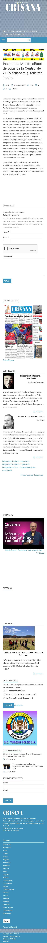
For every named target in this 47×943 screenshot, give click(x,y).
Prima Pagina (8, 908)
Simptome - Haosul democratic (30, 416)
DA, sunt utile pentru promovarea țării (21, 694)
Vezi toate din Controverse (33, 475)
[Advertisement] (20, 495)
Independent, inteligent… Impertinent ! (16, 461)
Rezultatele (18, 705)
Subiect (6, 238)
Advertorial (7, 914)
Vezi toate (40, 553)
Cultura (5, 853)
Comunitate (8, 624)
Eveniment (7, 848)
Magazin (6, 875)
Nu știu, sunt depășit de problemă (19, 698)
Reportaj (6, 902)
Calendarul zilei (8, 890)
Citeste (39, 412)
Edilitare (6, 899)
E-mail (5, 790)
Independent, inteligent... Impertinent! (16, 464)
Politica (5, 857)
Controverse (9, 371)
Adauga (8, 801)
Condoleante (7, 911)
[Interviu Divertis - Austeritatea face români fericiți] (23, 533)
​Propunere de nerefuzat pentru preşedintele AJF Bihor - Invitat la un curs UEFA (27, 766)
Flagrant (6, 860)
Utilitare (5, 893)
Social (5, 851)
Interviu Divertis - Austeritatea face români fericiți (23, 550)
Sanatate (6, 865)
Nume (6, 232)
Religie (5, 887)
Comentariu (6, 257)
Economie (6, 863)
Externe (5, 878)
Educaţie (15, 89)
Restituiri (6, 905)
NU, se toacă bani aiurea (15, 691)
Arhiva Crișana (8, 360)
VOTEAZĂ (8, 705)
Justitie (5, 896)
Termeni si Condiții (10, 927)
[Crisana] (23, 7)
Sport (5, 872)
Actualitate (7, 845)
